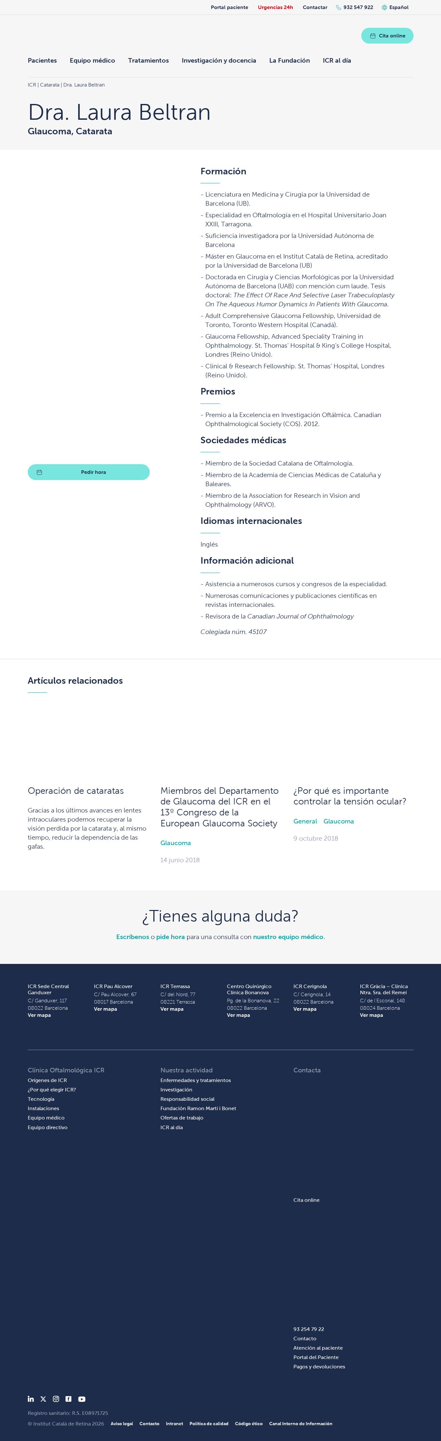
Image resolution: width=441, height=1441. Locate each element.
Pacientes (42, 60)
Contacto (304, 1338)
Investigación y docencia (219, 60)
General (305, 821)
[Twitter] (43, 1400)
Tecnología (41, 1099)
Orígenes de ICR (47, 1080)
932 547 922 (358, 7)
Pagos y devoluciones (319, 1366)
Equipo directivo (47, 1127)
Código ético (249, 1423)
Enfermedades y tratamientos (195, 1080)
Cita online (392, 35)
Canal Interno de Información (301, 1423)
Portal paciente (229, 7)
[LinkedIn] (31, 1400)
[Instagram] (56, 1400)
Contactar (315, 7)
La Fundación (289, 60)
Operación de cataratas (76, 791)
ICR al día (337, 60)
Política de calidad (209, 1423)
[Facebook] (69, 1400)
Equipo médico (92, 60)
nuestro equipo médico (288, 936)
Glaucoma (175, 842)
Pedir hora (93, 472)
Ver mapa (39, 1015)
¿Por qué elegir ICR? (52, 1089)
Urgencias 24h (275, 7)
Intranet (174, 1423)
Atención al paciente (318, 1348)
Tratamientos (148, 60)
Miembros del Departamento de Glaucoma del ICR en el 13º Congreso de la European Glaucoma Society (219, 807)
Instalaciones (43, 1108)
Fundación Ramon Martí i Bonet (198, 1108)
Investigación (176, 1089)
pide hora (170, 936)
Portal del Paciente (316, 1357)
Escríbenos (132, 936)
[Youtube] (82, 1400)
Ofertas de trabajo (181, 1117)
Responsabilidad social (187, 1099)
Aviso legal (122, 1423)
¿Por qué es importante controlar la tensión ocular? (349, 796)
